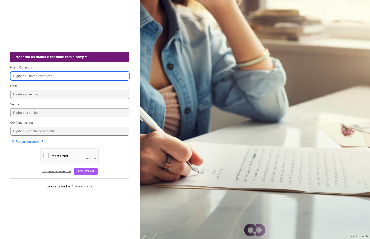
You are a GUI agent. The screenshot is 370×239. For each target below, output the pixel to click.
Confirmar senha (21, 123)
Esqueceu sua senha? (56, 171)
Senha (14, 104)
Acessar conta (81, 186)
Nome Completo (21, 67)
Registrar (86, 171)
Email (14, 86)
